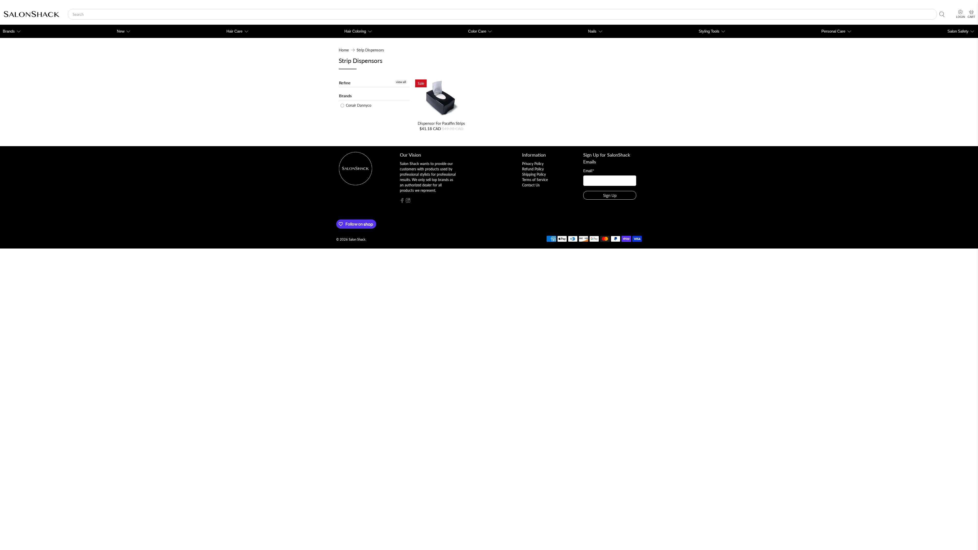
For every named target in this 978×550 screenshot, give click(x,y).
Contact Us (531, 185)
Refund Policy (533, 169)
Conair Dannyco (358, 105)
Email (588, 170)
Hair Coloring (355, 31)
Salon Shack (357, 239)
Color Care (477, 31)
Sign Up (610, 195)
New (121, 31)
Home (344, 50)
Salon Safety (958, 31)
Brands (9, 31)
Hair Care (234, 31)
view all (401, 82)
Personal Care (833, 31)
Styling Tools (709, 31)
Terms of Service (535, 179)
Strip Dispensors (370, 50)
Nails (592, 31)
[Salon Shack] (31, 14)
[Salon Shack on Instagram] (408, 201)
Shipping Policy (534, 174)
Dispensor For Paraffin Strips (441, 123)
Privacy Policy (533, 163)
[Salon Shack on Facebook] (402, 201)
